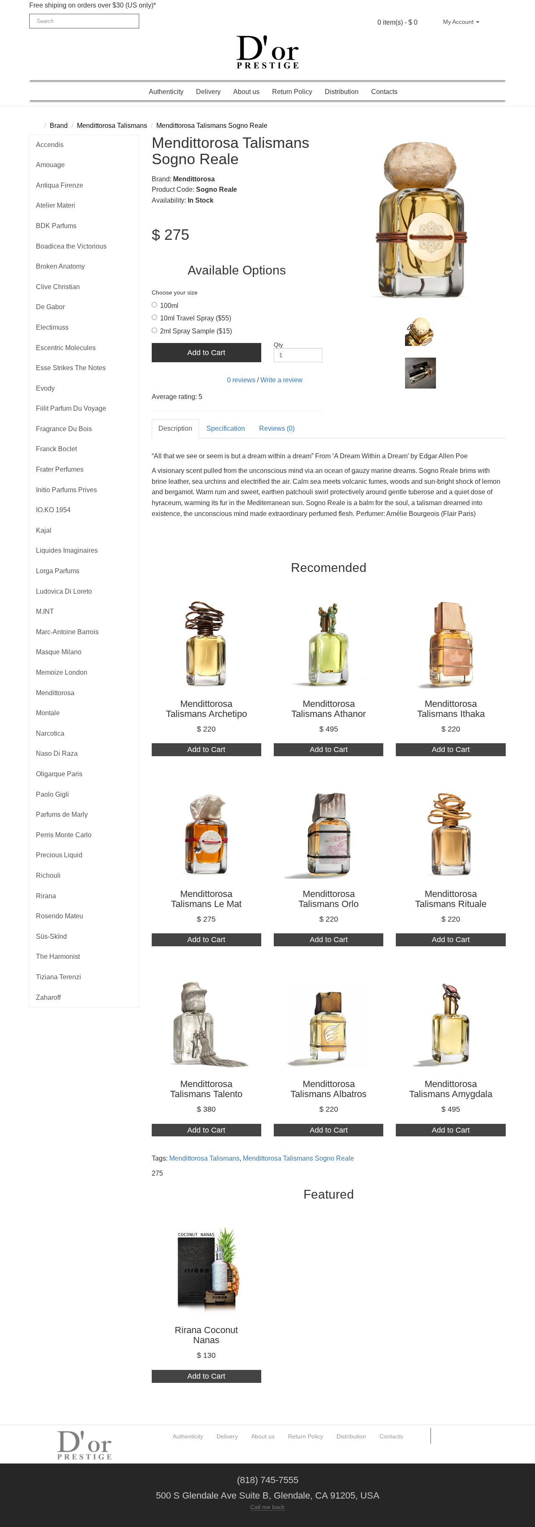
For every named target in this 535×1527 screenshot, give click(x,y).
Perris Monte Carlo (64, 834)
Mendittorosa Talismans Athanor (328, 709)
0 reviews (241, 380)
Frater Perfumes (60, 469)
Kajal (43, 530)
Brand (59, 125)
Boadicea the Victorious (71, 246)
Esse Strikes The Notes (71, 367)
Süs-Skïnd (51, 936)
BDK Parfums (56, 225)
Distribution (342, 91)
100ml (169, 305)
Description (175, 428)
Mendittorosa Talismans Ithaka (451, 709)
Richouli (48, 875)
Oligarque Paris (59, 773)
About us (246, 91)
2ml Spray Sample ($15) (196, 331)
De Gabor (50, 306)
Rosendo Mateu (59, 916)
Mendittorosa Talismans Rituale (451, 899)
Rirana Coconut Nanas (206, 1335)
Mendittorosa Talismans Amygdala (450, 1089)
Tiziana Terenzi (58, 977)
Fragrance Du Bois (64, 428)
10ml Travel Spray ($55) (195, 318)
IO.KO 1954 (53, 509)
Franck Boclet (56, 448)
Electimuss (52, 327)
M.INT (45, 611)
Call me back (267, 1507)
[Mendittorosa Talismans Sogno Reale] (420, 220)
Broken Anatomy (60, 266)
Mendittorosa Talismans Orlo (328, 899)
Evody (45, 388)
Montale (48, 712)
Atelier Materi (55, 205)
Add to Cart (206, 352)
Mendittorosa (55, 692)
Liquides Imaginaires (67, 550)
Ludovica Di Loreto (64, 591)
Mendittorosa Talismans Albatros (328, 1089)
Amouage (50, 164)
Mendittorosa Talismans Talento (206, 1089)
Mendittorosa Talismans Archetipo (206, 709)
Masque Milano (59, 652)
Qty (278, 344)
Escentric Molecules (66, 347)
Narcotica (50, 733)
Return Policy (292, 91)
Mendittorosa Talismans (112, 125)
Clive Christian (58, 286)
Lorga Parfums (57, 570)
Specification (225, 428)
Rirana (46, 895)
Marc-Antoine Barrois (67, 631)
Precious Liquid (59, 855)
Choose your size (175, 292)
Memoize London (61, 672)
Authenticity (166, 91)
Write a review (281, 380)
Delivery (208, 91)
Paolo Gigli (52, 794)
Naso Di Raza (57, 753)
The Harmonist (58, 956)
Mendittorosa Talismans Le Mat (206, 899)
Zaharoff (48, 997)
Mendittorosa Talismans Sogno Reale (212, 125)
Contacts (384, 91)
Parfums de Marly (62, 814)
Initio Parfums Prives (66, 489)
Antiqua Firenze (59, 185)
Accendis (50, 144)
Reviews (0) (277, 428)
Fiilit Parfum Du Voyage (71, 408)
